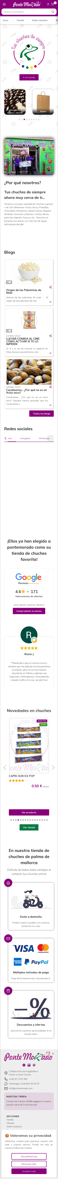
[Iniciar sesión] (48, 4)
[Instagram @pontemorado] (29, 1065)
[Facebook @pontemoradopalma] (24, 1065)
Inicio (5, 20)
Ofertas (10, 1123)
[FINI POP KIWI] (29, 745)
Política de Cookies (22, 1147)
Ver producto (29, 812)
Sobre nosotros (40, 20)
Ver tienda (29, 827)
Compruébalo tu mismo (29, 611)
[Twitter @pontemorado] (34, 1065)
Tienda (20, 20)
